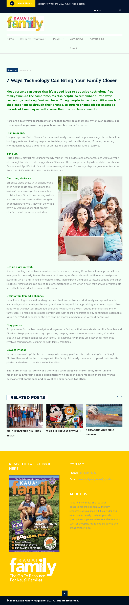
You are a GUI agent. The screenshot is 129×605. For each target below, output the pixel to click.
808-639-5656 (87, 473)
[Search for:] (104, 10)
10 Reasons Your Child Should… (100, 432)
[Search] (120, 10)
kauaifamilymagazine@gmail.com (96, 479)
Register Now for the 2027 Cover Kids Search (60, 3)
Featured (12, 70)
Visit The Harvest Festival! (63, 431)
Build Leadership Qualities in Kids (24, 433)
